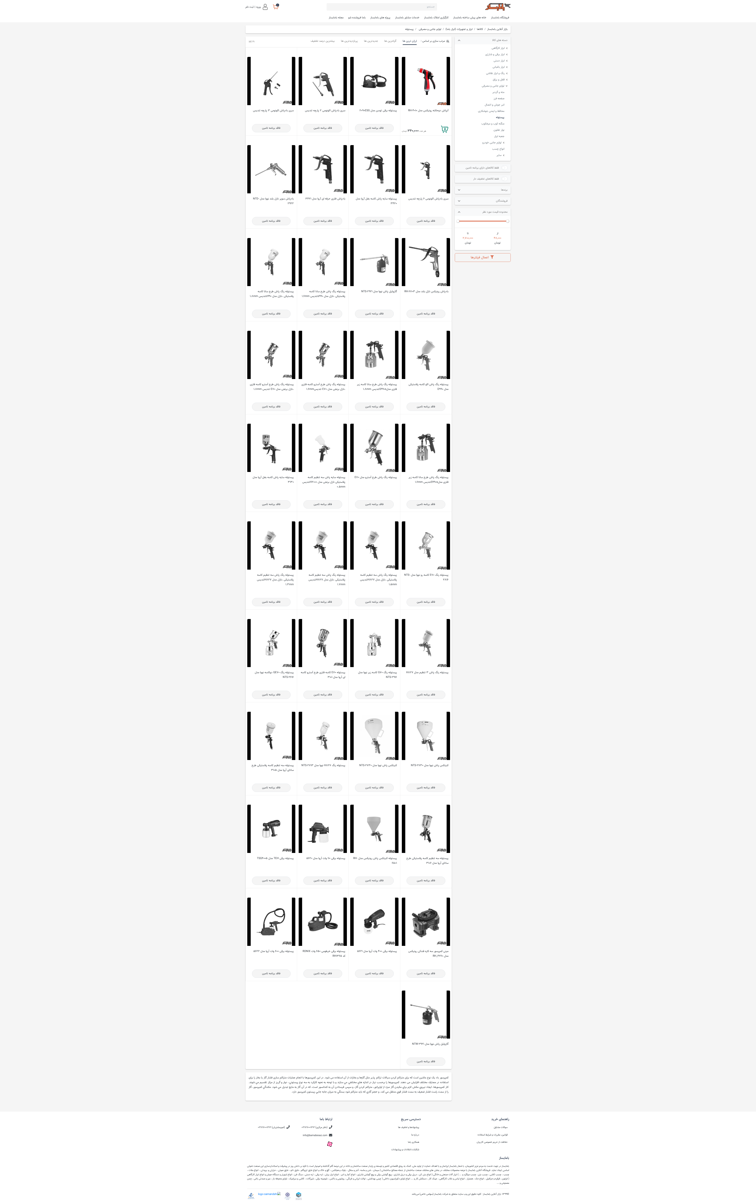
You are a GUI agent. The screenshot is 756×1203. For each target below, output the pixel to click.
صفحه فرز (499, 98)
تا (468, 233)
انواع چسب (498, 149)
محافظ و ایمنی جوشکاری (491, 111)
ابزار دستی (499, 61)
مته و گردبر (498, 92)
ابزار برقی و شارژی (495, 54)
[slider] (507, 221)
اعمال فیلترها (480, 257)
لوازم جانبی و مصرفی (493, 86)
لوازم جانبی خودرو (491, 143)
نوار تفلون (499, 130)
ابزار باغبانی (499, 67)
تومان (497, 243)
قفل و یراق (499, 80)
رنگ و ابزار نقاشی (495, 73)
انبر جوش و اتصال (494, 105)
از (497, 233)
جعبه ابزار (499, 136)
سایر (499, 155)
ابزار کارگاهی (498, 48)
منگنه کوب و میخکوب (492, 124)
